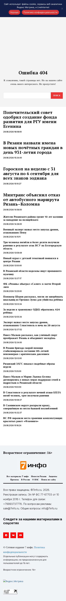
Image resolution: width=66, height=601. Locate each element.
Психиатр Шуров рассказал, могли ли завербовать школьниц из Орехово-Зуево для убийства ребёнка (33, 298)
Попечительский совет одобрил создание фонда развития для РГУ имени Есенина (30, 119)
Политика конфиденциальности (40, 12)
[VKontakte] (13, 535)
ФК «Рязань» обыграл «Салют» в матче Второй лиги (32, 285)
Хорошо (14, 12)
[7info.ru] (33, 465)
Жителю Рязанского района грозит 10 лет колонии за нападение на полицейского (33, 218)
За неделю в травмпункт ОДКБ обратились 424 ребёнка (31, 311)
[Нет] (62, 8)
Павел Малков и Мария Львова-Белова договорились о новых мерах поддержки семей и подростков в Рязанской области (31, 379)
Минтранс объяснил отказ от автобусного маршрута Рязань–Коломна (31, 199)
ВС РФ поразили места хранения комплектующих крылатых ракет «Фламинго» (32, 420)
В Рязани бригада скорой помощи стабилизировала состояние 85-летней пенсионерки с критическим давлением (26, 351)
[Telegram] (6, 535)
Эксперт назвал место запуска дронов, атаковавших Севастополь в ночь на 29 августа (31, 324)
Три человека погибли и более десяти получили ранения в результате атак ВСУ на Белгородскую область (32, 245)
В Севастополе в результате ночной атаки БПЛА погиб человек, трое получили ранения (32, 394)
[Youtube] (20, 535)
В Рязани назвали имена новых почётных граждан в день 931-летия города (33, 147)
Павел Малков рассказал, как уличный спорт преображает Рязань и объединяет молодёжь (30, 336)
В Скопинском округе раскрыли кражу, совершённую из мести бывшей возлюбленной (30, 407)
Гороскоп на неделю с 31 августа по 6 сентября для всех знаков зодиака (31, 173)
